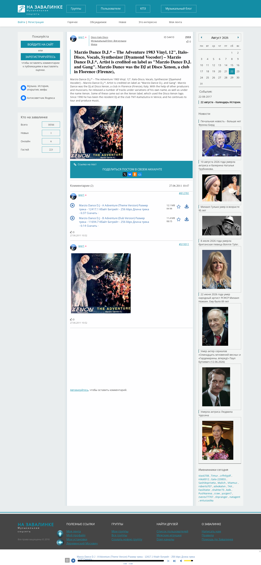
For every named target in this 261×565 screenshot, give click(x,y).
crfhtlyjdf (225, 475)
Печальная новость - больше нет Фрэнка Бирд (220, 123)
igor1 (81, 37)
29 (231, 77)
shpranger (221, 497)
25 (207, 77)
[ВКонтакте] (130, 174)
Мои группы (120, 531)
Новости (204, 113)
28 (225, 77)
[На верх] (60, 534)
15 (231, 65)
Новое (122, 21)
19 (213, 71)
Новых (25, 133)
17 (201, 71)
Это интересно (148, 21)
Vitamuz (232, 482)
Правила (208, 535)
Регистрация (36, 22)
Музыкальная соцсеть (45, 8)
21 (225, 71)
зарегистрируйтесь (40, 57)
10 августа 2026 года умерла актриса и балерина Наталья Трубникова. (217, 165)
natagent (235, 497)
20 (219, 71)
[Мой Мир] (140, 174)
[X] (125, 174)
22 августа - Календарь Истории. (221, 102)
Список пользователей (172, 531)
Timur (214, 475)
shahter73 (218, 489)
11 (207, 65)
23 (237, 71)
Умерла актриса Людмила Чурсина (216, 413)
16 (237, 65)
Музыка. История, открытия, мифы (38, 87)
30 (237, 77)
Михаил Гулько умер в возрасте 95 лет (219, 208)
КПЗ (143, 8)
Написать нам (211, 531)
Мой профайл (75, 535)
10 (201, 65)
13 (219, 65)
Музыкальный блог (178, 8)
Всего (24, 124)
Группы (76, 8)
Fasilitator (204, 489)
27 (219, 77)
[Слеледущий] (201, 37)
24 (201, 77)
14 (225, 65)
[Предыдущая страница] (60, 542)
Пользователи (111, 8)
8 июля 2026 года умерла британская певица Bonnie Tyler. (219, 242)
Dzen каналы (165, 539)
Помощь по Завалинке (217, 539)
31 (201, 83)
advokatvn (220, 486)
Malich (222, 482)
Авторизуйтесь (79, 390)
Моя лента (175, 21)
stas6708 (204, 475)
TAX (230, 486)
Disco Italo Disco (99, 37)
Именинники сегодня (213, 469)
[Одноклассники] (135, 174)
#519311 (184, 244)
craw (217, 493)
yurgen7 (227, 493)
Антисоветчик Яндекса (41, 98)
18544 (51, 124)
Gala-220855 (218, 479)
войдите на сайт (40, 44)
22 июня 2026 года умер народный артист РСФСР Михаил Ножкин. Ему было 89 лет (219, 298)
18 (207, 71)
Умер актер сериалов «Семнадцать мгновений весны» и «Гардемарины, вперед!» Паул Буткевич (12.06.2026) (220, 356)
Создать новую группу (127, 539)
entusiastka (206, 500)
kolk (228, 489)
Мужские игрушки (169, 535)
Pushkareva (206, 493)
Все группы (119, 535)
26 (213, 77)
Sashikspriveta (207, 482)
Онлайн (25, 141)
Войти (21, 22)
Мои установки (76, 539)
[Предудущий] (238, 37)
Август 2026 (219, 37)
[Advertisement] (131, 356)
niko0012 (204, 479)
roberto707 (205, 486)
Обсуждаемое (98, 21)
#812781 (184, 193)
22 (231, 71)
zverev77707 (206, 497)
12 (213, 65)
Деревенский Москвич (82, 543)
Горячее (72, 21)
